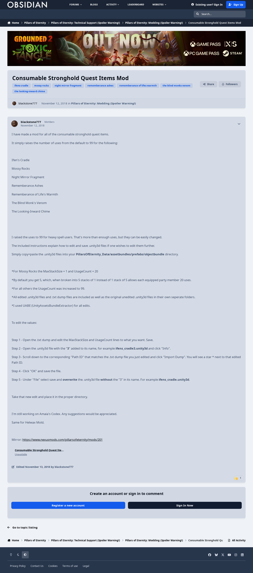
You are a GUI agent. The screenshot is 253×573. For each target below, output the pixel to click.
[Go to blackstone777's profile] (14, 103)
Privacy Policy (18, 566)
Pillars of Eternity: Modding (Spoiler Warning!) (103, 103)
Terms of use (70, 566)
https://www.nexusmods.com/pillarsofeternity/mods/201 (62, 439)
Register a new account (68, 505)
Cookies (52, 566)
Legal (86, 566)
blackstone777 (28, 103)
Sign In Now (184, 505)
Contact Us (37, 566)
